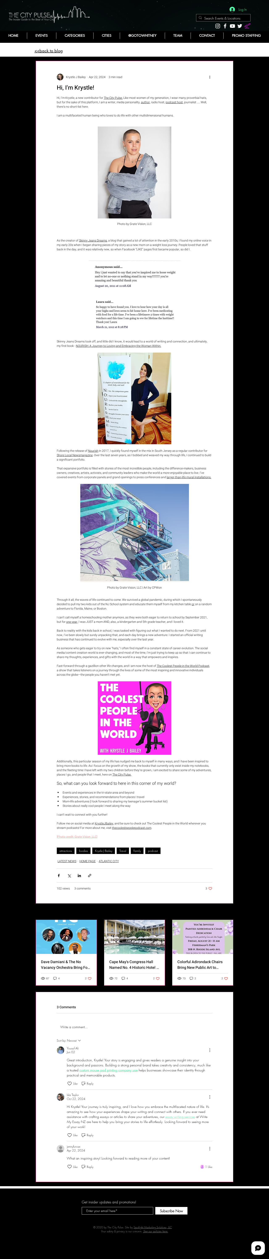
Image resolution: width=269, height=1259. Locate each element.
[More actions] (209, 77)
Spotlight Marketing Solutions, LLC (153, 1227)
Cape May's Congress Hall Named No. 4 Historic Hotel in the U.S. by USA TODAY (134, 964)
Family (137, 851)
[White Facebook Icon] (225, 26)
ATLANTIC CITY (109, 861)
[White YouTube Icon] (232, 26)
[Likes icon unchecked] (69, 1083)
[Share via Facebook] (59, 876)
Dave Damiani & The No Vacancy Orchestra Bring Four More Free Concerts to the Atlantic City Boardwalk (66, 964)
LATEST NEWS (67, 861)
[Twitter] (240, 26)
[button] (74, 36)
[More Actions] (209, 1050)
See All (229, 912)
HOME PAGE (87, 861)
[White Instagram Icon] (218, 26)
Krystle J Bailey (103, 851)
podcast (153, 851)
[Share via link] (90, 876)
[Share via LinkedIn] (79, 876)
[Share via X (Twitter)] (69, 876)
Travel (122, 851)
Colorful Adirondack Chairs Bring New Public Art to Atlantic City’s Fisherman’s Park (200, 964)
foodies (83, 851)
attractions (65, 851)
